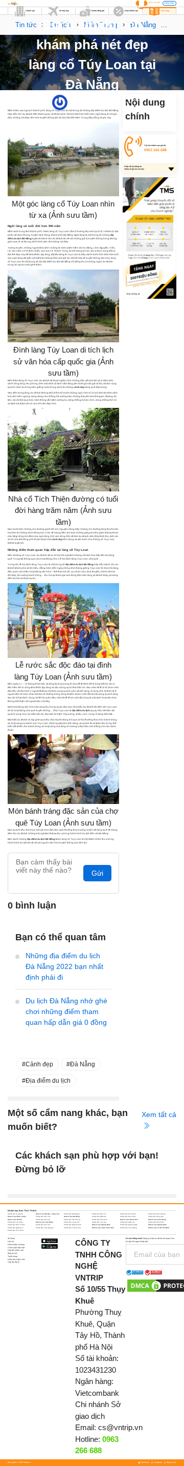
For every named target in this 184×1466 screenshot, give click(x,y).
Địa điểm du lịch (48, 1080)
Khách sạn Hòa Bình (99, 1220)
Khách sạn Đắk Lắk (99, 1216)
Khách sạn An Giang (15, 1214)
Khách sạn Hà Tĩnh (43, 1220)
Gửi (97, 873)
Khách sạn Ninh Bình (156, 1222)
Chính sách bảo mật (16, 1248)
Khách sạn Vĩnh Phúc (16, 1230)
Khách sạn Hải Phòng (72, 1220)
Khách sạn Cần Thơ (43, 1216)
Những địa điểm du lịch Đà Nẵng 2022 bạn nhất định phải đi (64, 966)
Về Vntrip (11, 1238)
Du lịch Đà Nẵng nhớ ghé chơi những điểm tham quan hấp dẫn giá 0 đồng (66, 1011)
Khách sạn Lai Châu (15, 1222)
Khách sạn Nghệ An (127, 1222)
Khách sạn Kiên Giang (157, 1220)
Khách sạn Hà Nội (15, 1220)
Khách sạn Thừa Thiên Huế (103, 1228)
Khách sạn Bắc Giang (72, 1214)
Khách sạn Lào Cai (99, 1222)
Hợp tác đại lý (13, 1262)
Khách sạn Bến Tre (99, 1214)
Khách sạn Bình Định (128, 1214)
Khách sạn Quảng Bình (72, 1225)
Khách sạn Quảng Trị (16, 1228)
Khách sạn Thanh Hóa (72, 1228)
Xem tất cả (159, 1114)
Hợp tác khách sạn (16, 1250)
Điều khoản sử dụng (16, 1245)
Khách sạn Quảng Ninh (157, 1225)
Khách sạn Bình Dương (157, 1214)
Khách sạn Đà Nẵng (72, 1216)
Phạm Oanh (73, 102)
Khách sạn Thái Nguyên (45, 1228)
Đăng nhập (169, 3)
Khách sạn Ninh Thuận (16, 1225)
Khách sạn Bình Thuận (17, 1216)
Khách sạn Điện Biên (128, 1216)
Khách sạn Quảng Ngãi (128, 1225)
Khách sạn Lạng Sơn (72, 1222)
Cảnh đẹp (39, 1064)
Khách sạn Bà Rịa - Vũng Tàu (47, 1214)
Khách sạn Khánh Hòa (129, 1220)
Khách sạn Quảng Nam (101, 1225)
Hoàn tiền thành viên (16, 1259)
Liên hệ (11, 1242)
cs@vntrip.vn (120, 1427)
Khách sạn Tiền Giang (128, 1228)
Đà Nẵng (104, 102)
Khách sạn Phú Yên (43, 1225)
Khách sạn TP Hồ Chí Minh (158, 1228)
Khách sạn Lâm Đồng (44, 1222)
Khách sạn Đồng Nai (156, 1216)
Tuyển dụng (12, 1256)
